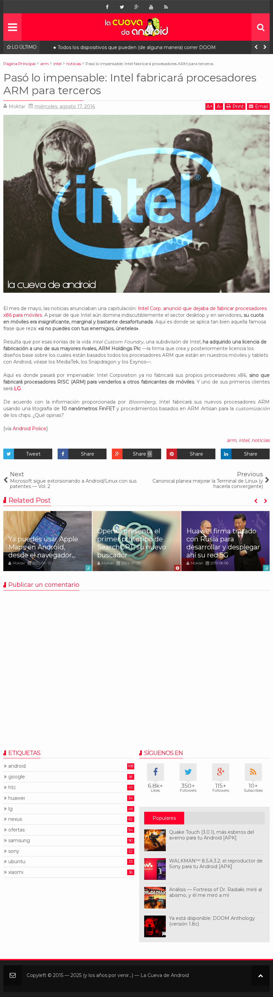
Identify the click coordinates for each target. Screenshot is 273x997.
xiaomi (15, 872)
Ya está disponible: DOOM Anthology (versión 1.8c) (212, 921)
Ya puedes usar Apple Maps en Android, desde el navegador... (43, 547)
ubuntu (16, 861)
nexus (15, 819)
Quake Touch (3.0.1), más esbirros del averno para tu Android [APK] (211, 835)
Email (261, 106)
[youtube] (151, 7)
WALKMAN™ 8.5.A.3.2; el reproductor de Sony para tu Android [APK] (216, 863)
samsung (19, 840)
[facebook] (107, 7)
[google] (136, 7)
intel (244, 440)
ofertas (16, 830)
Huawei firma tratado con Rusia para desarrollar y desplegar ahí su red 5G (223, 543)
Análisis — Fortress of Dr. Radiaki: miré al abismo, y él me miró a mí (215, 892)
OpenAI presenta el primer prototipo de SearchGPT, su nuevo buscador (131, 543)
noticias (260, 440)
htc (12, 787)
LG (17, 389)
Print (238, 106)
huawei (16, 798)
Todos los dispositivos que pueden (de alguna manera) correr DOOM (137, 47)
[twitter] (122, 7)
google (16, 777)
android (17, 766)
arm (231, 440)
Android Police (29, 429)
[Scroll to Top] (260, 975)
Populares (164, 818)
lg (10, 809)
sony (13, 851)
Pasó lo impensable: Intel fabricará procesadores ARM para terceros (129, 84)
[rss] (165, 7)
